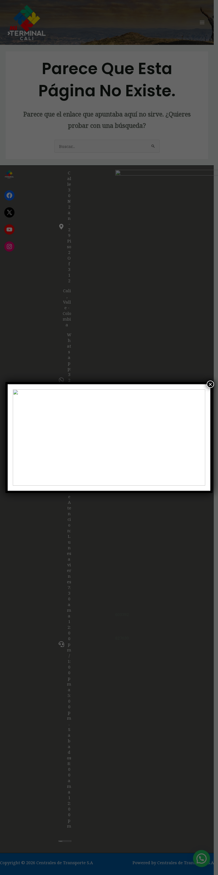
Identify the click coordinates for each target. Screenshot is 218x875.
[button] (21, 437)
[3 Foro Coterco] (109, 437)
